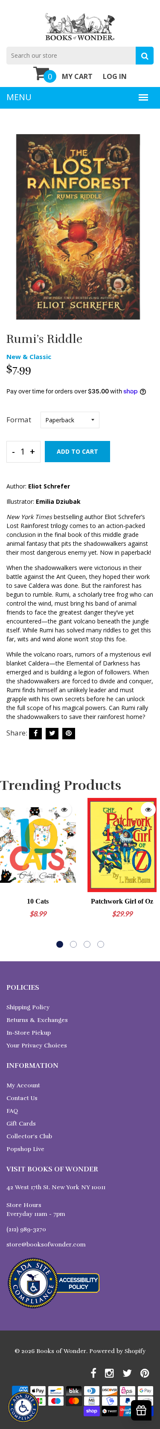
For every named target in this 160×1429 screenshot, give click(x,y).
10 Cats (38, 901)
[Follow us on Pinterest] (68, 733)
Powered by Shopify (117, 1351)
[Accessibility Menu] (23, 1407)
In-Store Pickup (28, 1032)
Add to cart (77, 451)
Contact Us (22, 1098)
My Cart (77, 76)
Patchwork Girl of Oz (122, 901)
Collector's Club (29, 1136)
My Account (23, 1085)
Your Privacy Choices (36, 1045)
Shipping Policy (27, 1007)
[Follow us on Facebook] (35, 733)
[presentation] (8, 873)
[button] (59, 944)
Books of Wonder (61, 1351)
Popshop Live (25, 1149)
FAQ (12, 1111)
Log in (115, 76)
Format (18, 419)
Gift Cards (21, 1123)
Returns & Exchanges (37, 1020)
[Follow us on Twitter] (52, 733)
